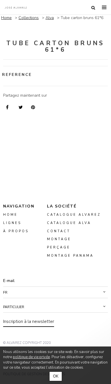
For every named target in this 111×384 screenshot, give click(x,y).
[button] (55, 292)
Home (6, 17)
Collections (28, 17)
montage (59, 239)
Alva (50, 17)
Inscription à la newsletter (28, 321)
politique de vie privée (31, 357)
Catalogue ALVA (69, 223)
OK (55, 376)
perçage (58, 248)
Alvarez (15, 7)
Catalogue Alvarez (74, 215)
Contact (58, 231)
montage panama (70, 256)
